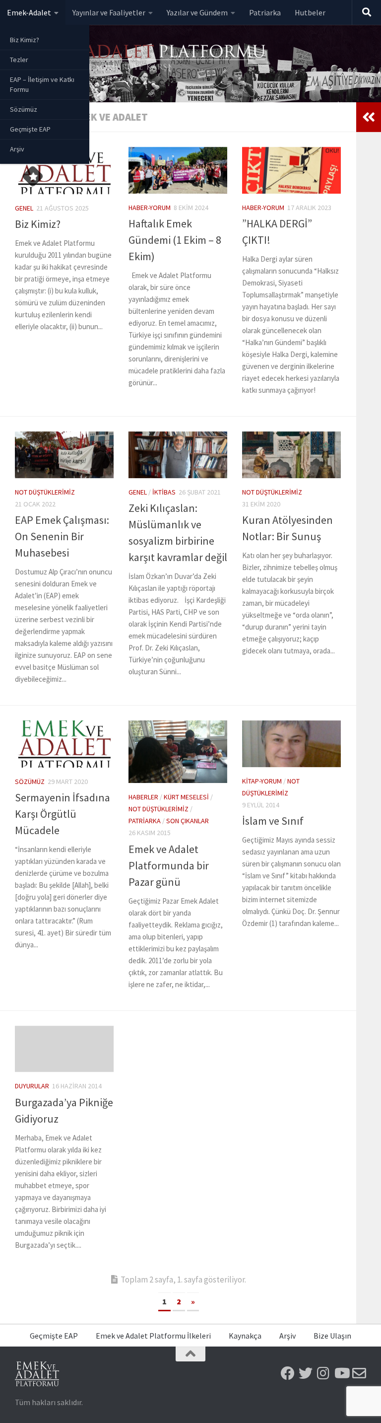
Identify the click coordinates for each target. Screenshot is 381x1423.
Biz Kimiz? (24, 39)
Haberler (143, 796)
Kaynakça (245, 1336)
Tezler (19, 59)
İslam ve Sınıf (273, 821)
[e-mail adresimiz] (359, 1373)
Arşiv (17, 148)
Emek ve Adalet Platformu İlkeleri (153, 1336)
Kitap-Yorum (262, 781)
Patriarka (265, 12)
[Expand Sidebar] (368, 117)
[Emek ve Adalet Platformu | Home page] (141, 58)
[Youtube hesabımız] (341, 1373)
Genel (24, 208)
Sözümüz (23, 109)
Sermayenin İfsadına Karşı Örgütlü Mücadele (62, 813)
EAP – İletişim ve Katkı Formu (42, 84)
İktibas (164, 492)
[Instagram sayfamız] (323, 1373)
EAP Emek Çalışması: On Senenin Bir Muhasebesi (62, 536)
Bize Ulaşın (332, 1336)
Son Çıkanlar (187, 820)
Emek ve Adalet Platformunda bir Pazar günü (168, 865)
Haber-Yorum (149, 207)
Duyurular (32, 1085)
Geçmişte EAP (30, 129)
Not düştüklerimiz (45, 492)
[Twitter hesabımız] (306, 1373)
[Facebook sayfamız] (288, 1373)
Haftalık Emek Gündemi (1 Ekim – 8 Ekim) (174, 239)
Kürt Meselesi (186, 796)
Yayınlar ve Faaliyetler (108, 12)
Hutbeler (310, 12)
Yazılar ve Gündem (197, 12)
